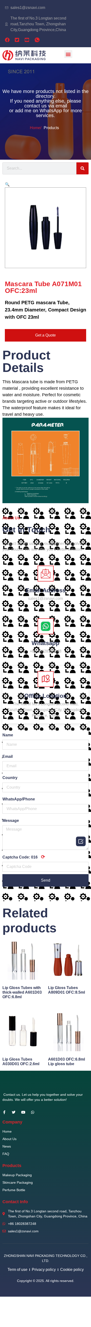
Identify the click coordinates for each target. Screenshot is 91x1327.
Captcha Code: (23, 856)
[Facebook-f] (4, 1112)
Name (7, 735)
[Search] (82, 168)
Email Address (45, 590)
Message (10, 821)
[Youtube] (23, 1112)
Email (7, 756)
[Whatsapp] (32, 1112)
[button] (68, 54)
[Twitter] (14, 1112)
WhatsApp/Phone (18, 799)
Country (9, 778)
